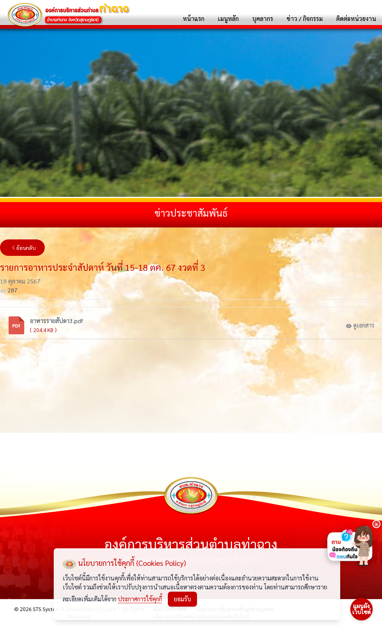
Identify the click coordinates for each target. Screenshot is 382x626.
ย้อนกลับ (26, 247)
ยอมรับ (182, 599)
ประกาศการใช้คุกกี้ (140, 599)
